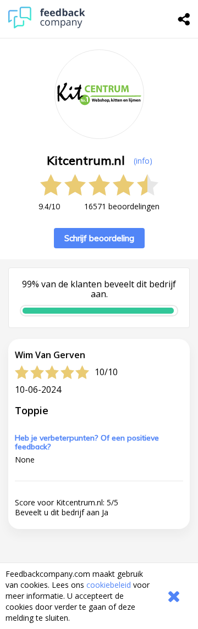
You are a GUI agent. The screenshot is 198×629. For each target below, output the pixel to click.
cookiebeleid (108, 585)
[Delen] (184, 19)
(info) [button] (143, 160)
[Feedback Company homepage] (46, 25)
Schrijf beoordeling (99, 238)
